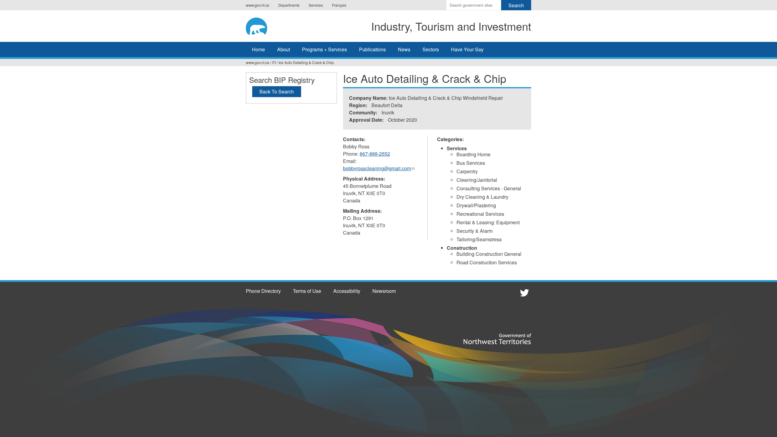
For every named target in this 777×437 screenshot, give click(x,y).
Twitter (523, 292)
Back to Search (277, 91)
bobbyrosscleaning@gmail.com (379, 168)
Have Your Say (467, 49)
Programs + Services (324, 49)
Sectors (430, 49)
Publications (372, 49)
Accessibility (346, 290)
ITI (274, 62)
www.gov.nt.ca (257, 5)
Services (316, 5)
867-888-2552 (375, 153)
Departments (289, 5)
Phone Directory (263, 290)
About (283, 49)
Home (258, 49)
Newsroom (384, 290)
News (404, 49)
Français (339, 5)
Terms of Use (307, 290)
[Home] (262, 25)
